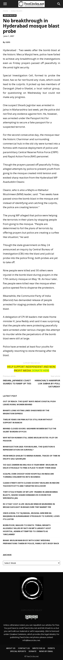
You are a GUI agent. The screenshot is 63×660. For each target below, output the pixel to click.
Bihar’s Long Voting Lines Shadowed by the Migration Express (26, 412)
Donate (32, 651)
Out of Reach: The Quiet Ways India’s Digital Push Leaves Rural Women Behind (29, 403)
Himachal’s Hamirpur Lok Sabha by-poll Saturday (47, 383)
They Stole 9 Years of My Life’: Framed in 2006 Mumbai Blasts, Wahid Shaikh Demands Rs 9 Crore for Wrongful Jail (30, 495)
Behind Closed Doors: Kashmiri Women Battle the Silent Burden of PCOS (29, 430)
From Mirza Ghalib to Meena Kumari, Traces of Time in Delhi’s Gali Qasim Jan (31, 457)
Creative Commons (18, 634)
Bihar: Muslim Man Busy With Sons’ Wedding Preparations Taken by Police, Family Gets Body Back (31, 542)
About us (10, 648)
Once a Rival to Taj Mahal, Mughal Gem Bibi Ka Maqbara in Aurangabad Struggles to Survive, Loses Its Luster (31, 516)
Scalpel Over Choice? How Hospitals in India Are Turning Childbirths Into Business (28, 475)
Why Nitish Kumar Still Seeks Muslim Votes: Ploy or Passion (30, 439)
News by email (46, 651)
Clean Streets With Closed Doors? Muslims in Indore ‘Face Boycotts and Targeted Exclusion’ (31, 484)
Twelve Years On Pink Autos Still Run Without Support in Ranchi (28, 421)
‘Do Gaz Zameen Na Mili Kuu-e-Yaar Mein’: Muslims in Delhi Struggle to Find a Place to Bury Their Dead (30, 466)
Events (51, 648)
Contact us (24, 648)
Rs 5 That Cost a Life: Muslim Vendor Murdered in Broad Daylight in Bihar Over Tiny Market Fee (29, 505)
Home (5, 11)
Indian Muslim (16, 11)
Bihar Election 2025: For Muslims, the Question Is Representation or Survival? (29, 448)
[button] (59, 4)
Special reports (18, 651)
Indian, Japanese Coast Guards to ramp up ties (17, 382)
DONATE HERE (40, 370)
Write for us (38, 648)
